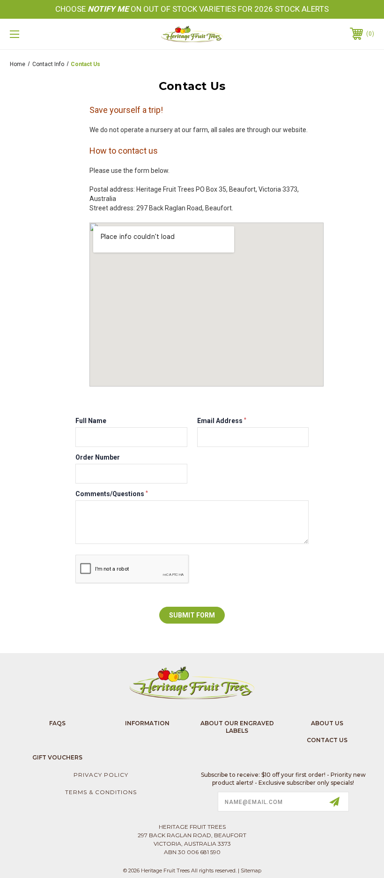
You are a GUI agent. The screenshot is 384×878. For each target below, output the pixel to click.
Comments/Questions (111, 494)
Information (147, 723)
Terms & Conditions (101, 792)
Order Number (97, 457)
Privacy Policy (101, 774)
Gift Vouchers (57, 757)
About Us (327, 723)
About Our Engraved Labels (237, 727)
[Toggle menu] (46, 34)
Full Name (90, 420)
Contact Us (327, 740)
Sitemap (251, 870)
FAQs (57, 723)
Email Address (221, 420)
